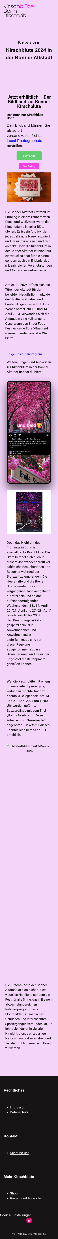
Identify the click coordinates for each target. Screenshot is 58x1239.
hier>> (38, 372)
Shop (14, 1193)
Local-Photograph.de (24, 141)
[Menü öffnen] (52, 10)
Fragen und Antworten (26, 1198)
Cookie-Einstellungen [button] (16, 1215)
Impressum (18, 1107)
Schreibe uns (19, 1153)
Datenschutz (19, 1112)
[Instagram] (29, 1220)
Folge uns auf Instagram (24, 354)
